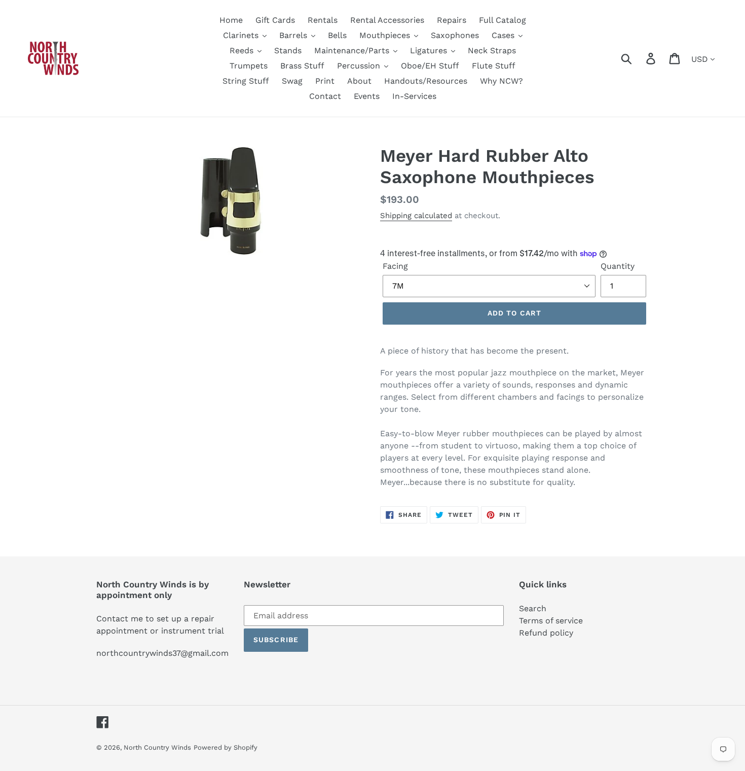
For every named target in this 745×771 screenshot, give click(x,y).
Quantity (618, 266)
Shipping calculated (416, 215)
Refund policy (546, 633)
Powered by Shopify (225, 747)
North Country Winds (157, 747)
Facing (395, 266)
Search (532, 608)
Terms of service (551, 620)
